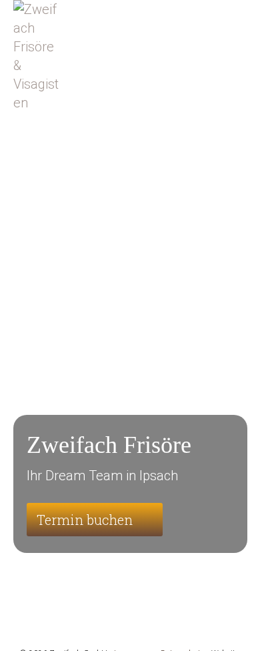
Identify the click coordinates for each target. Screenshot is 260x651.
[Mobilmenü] (240, 33)
